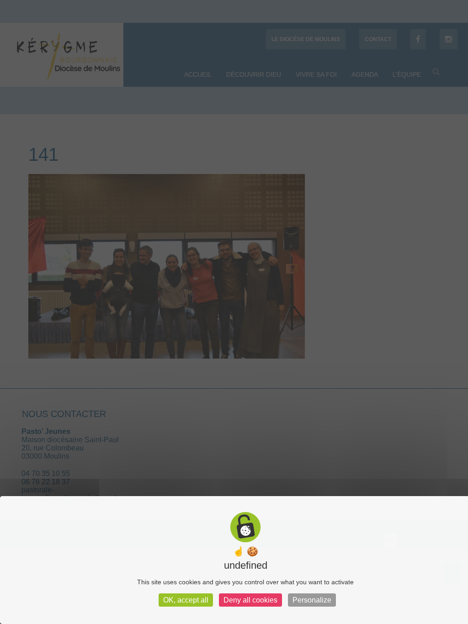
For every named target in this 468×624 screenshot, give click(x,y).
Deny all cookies (250, 600)
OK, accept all (185, 600)
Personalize (311, 600)
